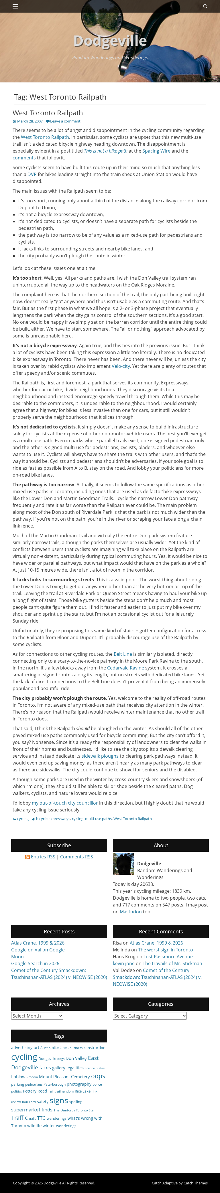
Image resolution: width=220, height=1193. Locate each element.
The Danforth (64, 1110)
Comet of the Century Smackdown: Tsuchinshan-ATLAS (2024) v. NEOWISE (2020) (157, 977)
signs (59, 1100)
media (33, 1077)
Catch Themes (196, 1183)
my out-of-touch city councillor (65, 803)
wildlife (34, 1125)
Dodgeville (110, 40)
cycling (23, 818)
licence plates (95, 1068)
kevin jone (124, 963)
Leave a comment (65, 121)
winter (49, 1125)
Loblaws (19, 1076)
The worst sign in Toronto (165, 950)
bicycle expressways (53, 818)
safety (42, 1101)
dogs (60, 1059)
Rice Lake (83, 1091)
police (97, 1084)
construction (94, 1047)
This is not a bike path (105, 151)
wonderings (66, 1125)
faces (45, 1067)
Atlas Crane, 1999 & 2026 (37, 943)
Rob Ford (29, 1102)
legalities (75, 1067)
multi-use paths (98, 818)
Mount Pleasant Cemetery (64, 1076)
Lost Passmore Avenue (168, 956)
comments (24, 158)
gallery (58, 1067)
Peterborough (55, 1084)
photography (79, 1084)
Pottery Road (35, 1091)
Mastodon (131, 911)
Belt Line (123, 654)
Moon (17, 956)
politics (16, 1091)
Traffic (19, 1117)
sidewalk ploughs (100, 756)
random (68, 1091)
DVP (32, 174)
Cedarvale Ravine (125, 668)
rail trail (54, 1091)
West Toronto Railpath (48, 112)
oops (98, 1076)
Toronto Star (85, 1110)
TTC (41, 1118)
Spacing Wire (156, 151)
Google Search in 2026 (35, 963)
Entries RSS (43, 857)
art (36, 1047)
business (76, 1048)
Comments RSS (76, 857)
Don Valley (76, 1058)
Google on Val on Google (38, 950)
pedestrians (33, 1085)
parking (17, 1084)
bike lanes (60, 1047)
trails (32, 1119)
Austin (45, 1047)
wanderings (56, 1118)
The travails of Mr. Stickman (172, 963)
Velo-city (121, 366)
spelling (75, 1101)
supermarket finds (31, 1109)
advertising (22, 1047)
